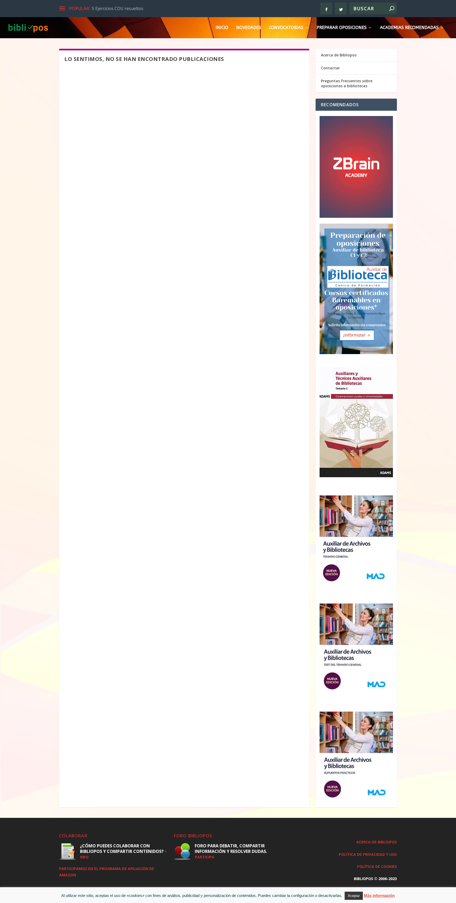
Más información (379, 895)
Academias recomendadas (409, 28)
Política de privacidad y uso (368, 854)
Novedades (248, 28)
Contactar (330, 67)
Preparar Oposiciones (342, 28)
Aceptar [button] (354, 896)
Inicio (222, 28)
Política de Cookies (377, 866)
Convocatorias (286, 28)
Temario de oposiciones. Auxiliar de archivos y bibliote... (146, 8)
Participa (204, 856)
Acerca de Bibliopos (339, 54)
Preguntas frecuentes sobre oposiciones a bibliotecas (346, 83)
